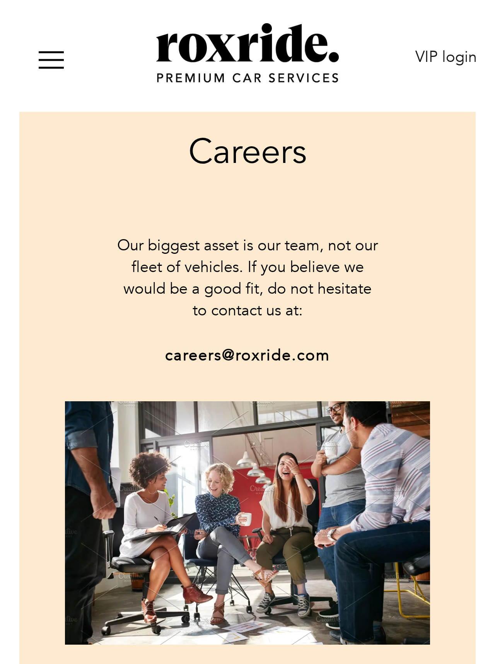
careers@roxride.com (247, 355)
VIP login (446, 57)
